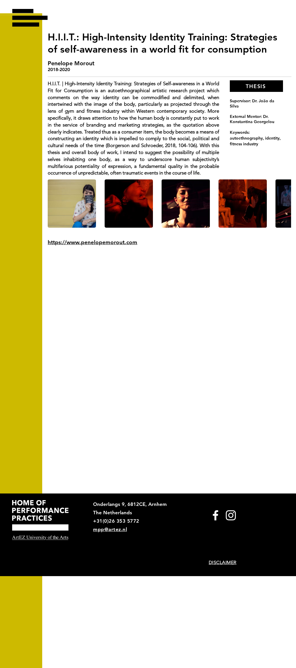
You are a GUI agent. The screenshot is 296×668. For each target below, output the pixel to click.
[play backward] (55, 203)
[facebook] (215, 515)
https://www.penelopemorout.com (92, 242)
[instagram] (231, 515)
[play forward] (284, 203)
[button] (30, 18)
